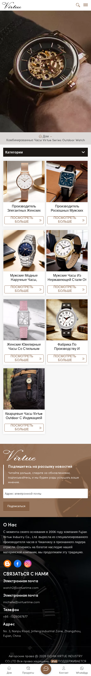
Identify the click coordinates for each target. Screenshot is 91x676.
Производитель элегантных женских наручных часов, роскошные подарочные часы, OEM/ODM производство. (24, 209)
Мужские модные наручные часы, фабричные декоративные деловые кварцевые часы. (24, 278)
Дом (45, 136)
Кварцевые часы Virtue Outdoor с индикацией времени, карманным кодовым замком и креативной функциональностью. (24, 416)
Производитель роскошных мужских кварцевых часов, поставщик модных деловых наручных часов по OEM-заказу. (67, 209)
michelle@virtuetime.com (21, 602)
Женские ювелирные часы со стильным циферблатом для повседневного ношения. (24, 347)
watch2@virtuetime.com (21, 588)
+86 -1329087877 (15, 616)
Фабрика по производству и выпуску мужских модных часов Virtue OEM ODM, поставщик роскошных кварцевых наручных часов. (67, 347)
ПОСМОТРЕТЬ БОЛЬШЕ (22, 220)
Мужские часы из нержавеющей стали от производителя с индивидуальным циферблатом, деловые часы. (67, 278)
